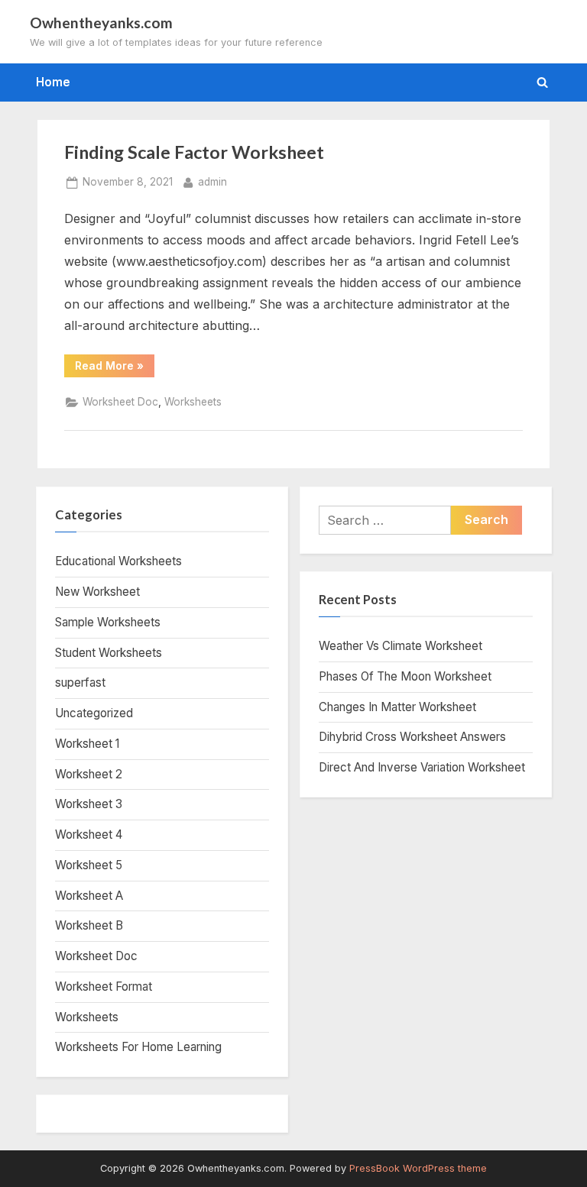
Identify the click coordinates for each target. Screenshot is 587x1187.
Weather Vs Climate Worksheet (400, 646)
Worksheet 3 (88, 804)
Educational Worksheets (118, 561)
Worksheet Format (103, 986)
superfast (80, 682)
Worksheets (193, 402)
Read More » (114, 368)
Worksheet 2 (88, 774)
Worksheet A (89, 895)
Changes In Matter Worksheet (397, 707)
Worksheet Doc (120, 402)
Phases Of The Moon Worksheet (405, 676)
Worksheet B (89, 925)
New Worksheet (97, 591)
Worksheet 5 (88, 865)
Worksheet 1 (87, 743)
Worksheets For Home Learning (138, 1047)
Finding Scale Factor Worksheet (194, 152)
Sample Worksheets (108, 622)
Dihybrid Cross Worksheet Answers (412, 736)
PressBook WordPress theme (418, 1168)
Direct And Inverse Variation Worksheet (422, 767)
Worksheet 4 (88, 834)
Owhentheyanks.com (101, 22)
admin (212, 181)
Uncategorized (94, 713)
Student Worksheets (108, 652)
